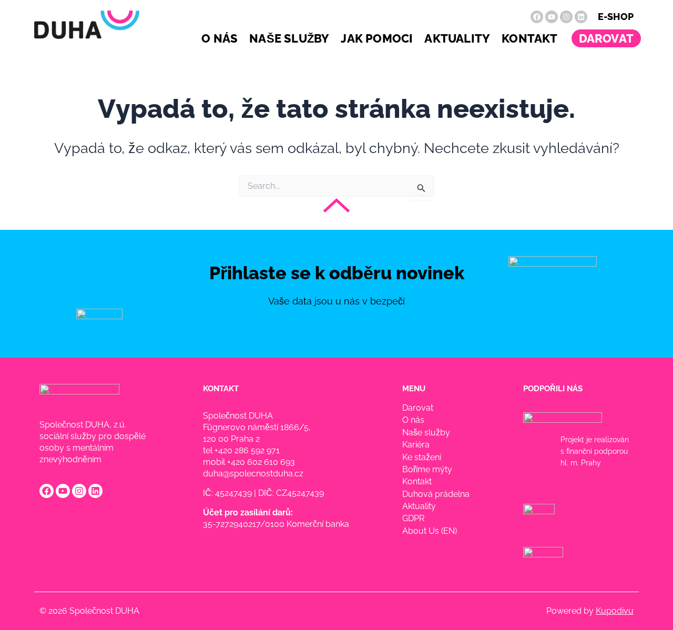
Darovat (606, 38)
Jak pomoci (377, 38)
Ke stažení (421, 457)
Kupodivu (615, 611)
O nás (219, 38)
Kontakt (529, 38)
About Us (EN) (429, 531)
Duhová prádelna (436, 494)
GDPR (413, 518)
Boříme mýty (427, 469)
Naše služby (289, 38)
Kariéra (416, 445)
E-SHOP (616, 16)
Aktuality (457, 38)
